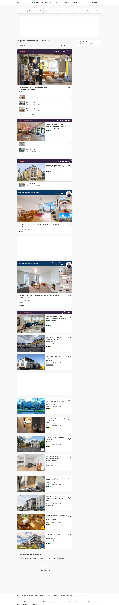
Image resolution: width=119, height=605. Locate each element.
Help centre (96, 601)
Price (57, 11)
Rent (50, 2)
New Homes (44, 2)
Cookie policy (42, 601)
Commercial (66, 2)
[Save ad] (69, 88)
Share (55, 2)
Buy (29, 2)
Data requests (67, 601)
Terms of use (27, 601)
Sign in (100, 2)
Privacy (34, 601)
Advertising (88, 601)
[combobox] (35, 11)
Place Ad (94, 2)
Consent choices (51, 601)
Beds (72, 11)
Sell (60, 2)
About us (19, 601)
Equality (59, 601)
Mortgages (75, 2)
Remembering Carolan (78, 601)
